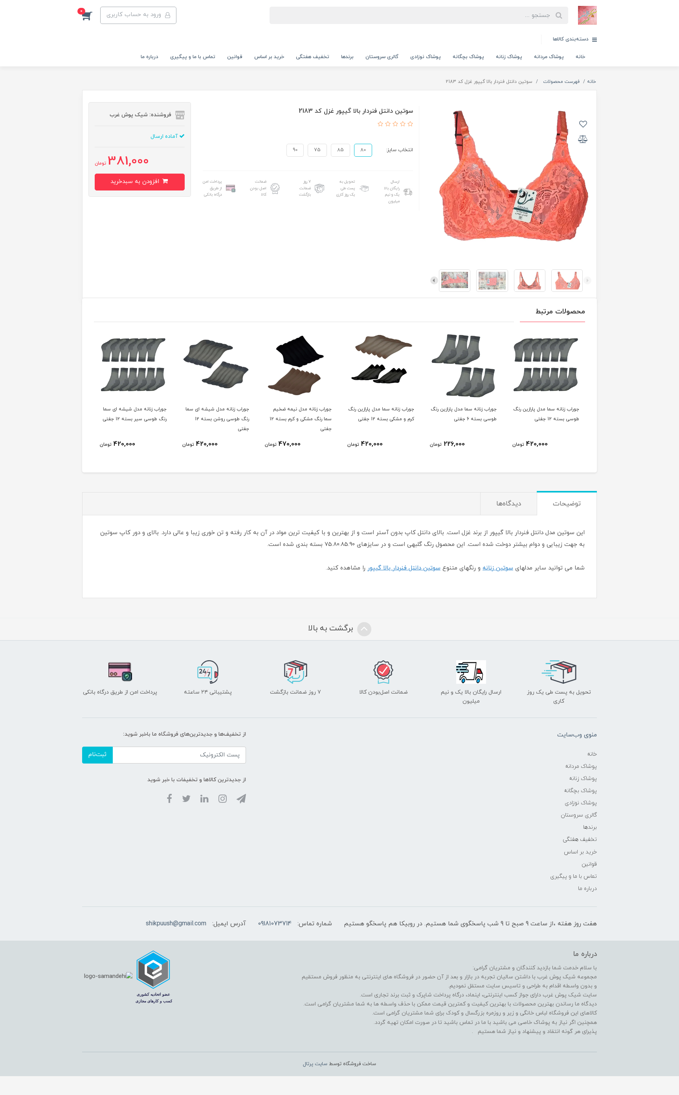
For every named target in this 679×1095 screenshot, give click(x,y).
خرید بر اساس (269, 56)
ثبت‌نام (97, 755)
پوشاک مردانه (549, 56)
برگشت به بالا (331, 628)
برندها (347, 56)
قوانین (234, 56)
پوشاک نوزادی (425, 56)
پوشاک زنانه (509, 56)
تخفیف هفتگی (312, 56)
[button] (91, 15)
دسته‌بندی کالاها (571, 39)
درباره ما (149, 56)
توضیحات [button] (567, 504)
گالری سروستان (381, 56)
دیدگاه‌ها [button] (508, 504)
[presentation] (587, 280)
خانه (580, 56)
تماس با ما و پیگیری (192, 56)
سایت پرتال (315, 1064)
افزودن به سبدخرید (135, 182)
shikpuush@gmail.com (176, 923)
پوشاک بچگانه (468, 56)
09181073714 (275, 923)
